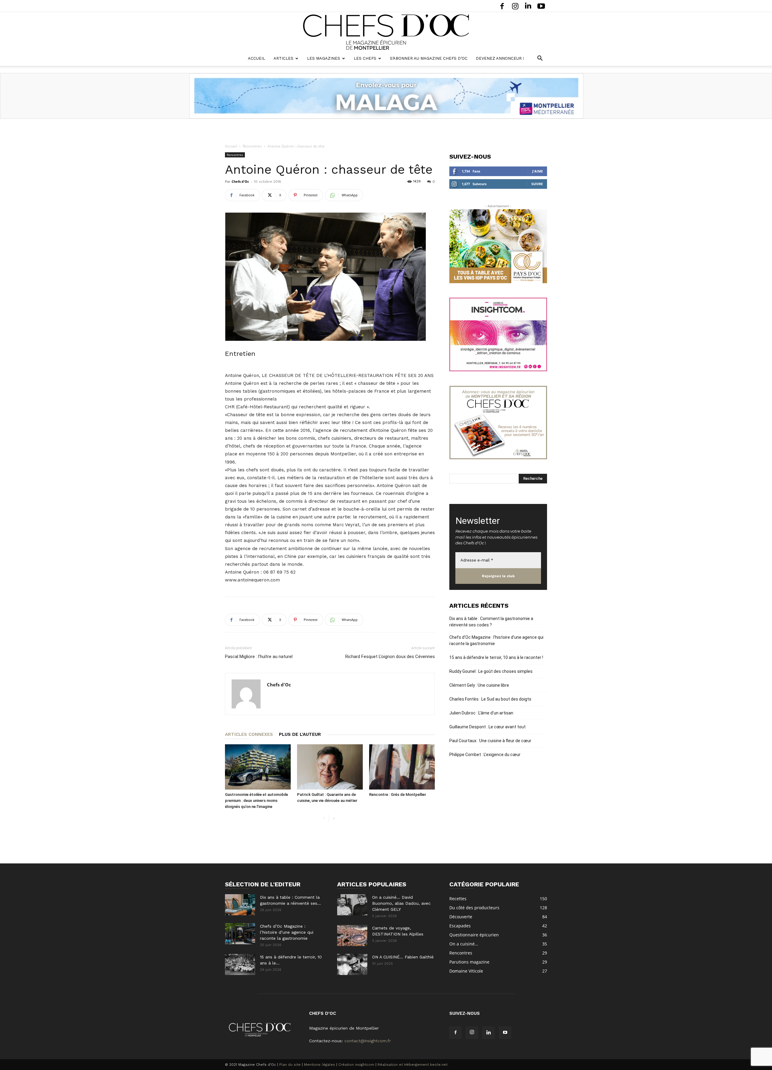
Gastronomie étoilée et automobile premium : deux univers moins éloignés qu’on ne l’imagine (256, 800)
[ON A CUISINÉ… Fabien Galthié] (352, 964)
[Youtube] (541, 6)
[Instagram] (515, 6)
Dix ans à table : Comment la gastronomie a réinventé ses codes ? (491, 621)
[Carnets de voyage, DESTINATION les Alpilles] (352, 935)
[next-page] (333, 818)
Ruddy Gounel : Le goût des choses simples (491, 671)
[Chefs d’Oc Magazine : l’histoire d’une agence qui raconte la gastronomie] (240, 933)
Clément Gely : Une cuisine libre (479, 685)
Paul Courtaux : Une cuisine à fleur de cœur (490, 740)
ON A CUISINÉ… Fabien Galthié (403, 956)
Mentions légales (319, 1064)
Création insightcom (356, 1064)
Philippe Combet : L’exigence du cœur (484, 754)
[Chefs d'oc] (386, 32)
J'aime (537, 171)
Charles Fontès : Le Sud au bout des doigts (490, 699)
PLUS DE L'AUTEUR (300, 734)
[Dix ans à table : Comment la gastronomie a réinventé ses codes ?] (240, 904)
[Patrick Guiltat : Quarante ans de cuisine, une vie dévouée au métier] (330, 767)
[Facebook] (502, 6)
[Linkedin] (528, 6)
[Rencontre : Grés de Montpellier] (402, 767)
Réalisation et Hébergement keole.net (413, 1064)
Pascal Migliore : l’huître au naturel (259, 656)
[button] (540, 59)
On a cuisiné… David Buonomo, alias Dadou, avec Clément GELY (401, 903)
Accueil (256, 58)
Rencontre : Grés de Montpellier (397, 794)
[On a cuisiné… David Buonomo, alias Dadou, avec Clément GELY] (352, 904)
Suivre (537, 184)
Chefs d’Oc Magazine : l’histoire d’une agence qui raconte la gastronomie (496, 640)
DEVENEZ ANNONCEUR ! (500, 58)
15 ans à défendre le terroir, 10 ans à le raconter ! (496, 657)
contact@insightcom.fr (367, 1040)
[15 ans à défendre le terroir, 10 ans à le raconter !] (240, 964)
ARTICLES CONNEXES (249, 734)
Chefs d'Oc (240, 181)
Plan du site (290, 1064)
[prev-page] (324, 818)
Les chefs (365, 58)
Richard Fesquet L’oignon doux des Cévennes (390, 656)
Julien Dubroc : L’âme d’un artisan (481, 713)
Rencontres (252, 146)
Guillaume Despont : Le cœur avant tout (487, 726)
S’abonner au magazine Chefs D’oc (428, 58)
